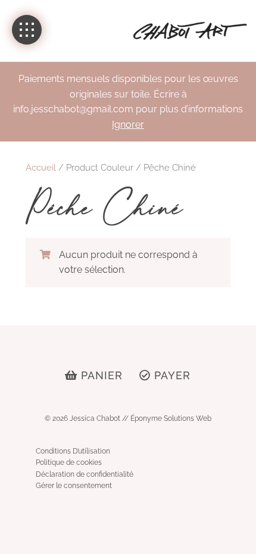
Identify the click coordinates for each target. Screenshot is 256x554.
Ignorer (128, 124)
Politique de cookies (69, 462)
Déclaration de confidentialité (84, 474)
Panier (100, 375)
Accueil (41, 167)
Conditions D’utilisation (73, 451)
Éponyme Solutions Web (170, 418)
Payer (171, 375)
